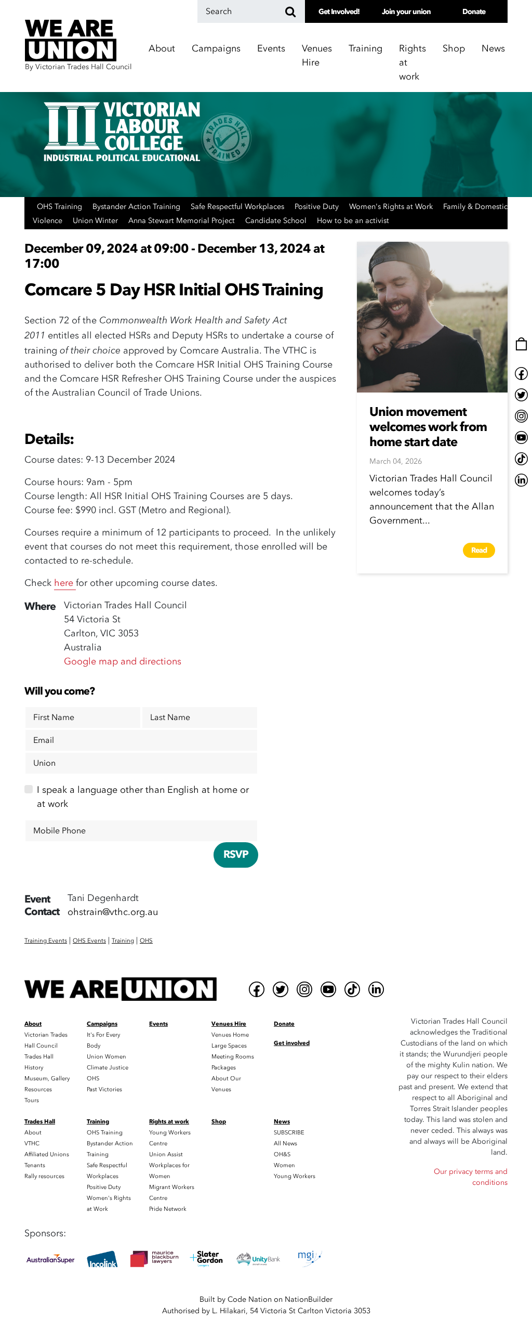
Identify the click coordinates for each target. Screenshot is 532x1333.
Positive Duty (318, 207)
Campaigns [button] (216, 48)
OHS (93, 1078)
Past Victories (104, 1089)
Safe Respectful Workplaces (238, 207)
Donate (473, 12)
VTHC (31, 1143)
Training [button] (365, 48)
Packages (223, 1067)
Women (284, 1165)
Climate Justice (107, 1067)
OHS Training (60, 207)
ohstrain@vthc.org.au (113, 912)
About (33, 1132)
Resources (38, 1089)
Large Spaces (229, 1046)
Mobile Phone (59, 831)
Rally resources (44, 1176)
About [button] (162, 48)
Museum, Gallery (47, 1078)
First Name (53, 717)
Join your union (406, 12)
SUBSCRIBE (289, 1132)
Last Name (170, 717)
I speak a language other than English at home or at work (143, 797)
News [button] (493, 48)
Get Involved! (339, 12)
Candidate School (277, 221)
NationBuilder (308, 1299)
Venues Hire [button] (317, 55)
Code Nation (250, 1299)
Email (43, 740)
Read (479, 550)
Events (271, 48)
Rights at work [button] (412, 62)
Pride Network (168, 1209)
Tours (31, 1100)
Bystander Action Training (137, 207)
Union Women (106, 1057)
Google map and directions (122, 661)
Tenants (34, 1165)
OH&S (282, 1154)
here (65, 583)
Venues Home (230, 1035)
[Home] (120, 989)
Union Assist (166, 1154)
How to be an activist (353, 221)
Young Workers (294, 1176)
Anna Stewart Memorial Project (182, 221)
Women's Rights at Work (392, 207)
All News (285, 1143)
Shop (454, 48)
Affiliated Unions (46, 1154)
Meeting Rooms (232, 1057)
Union (44, 763)
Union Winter (96, 221)
